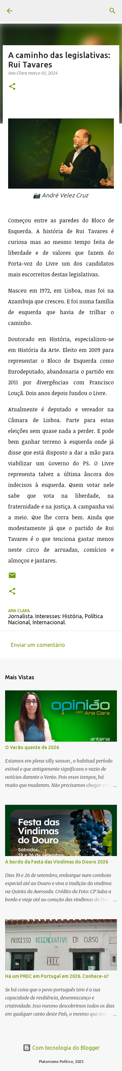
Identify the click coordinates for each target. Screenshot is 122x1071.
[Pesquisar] (112, 11)
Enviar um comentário (38, 645)
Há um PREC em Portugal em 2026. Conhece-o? (57, 976)
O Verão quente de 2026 (32, 747)
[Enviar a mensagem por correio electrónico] (12, 578)
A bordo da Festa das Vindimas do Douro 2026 (56, 861)
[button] (12, 86)
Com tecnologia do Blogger (65, 1048)
